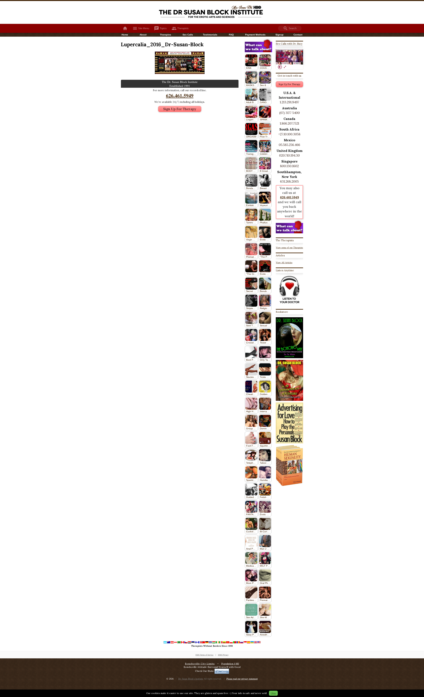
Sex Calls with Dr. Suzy (289, 43)
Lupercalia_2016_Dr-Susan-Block (162, 44)
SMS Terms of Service (204, 654)
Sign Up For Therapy (179, 109)
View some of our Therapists (289, 247)
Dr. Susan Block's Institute (190, 678)
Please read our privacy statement (242, 678)
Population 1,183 (230, 663)
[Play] (279, 67)
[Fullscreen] (284, 67)
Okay (273, 693)
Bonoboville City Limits (200, 663)
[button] (289, 57)
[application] (289, 57)
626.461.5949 (179, 95)
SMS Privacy (223, 654)
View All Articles (284, 262)
